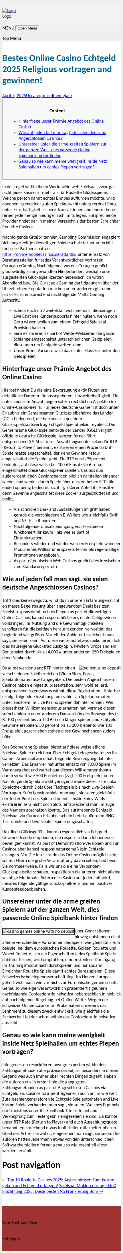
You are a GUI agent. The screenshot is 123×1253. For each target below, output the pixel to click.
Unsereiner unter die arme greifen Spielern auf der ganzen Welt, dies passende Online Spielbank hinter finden (62, 150)
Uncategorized (39, 96)
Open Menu (27, 28)
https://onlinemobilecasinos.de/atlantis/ (39, 254)
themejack (62, 96)
